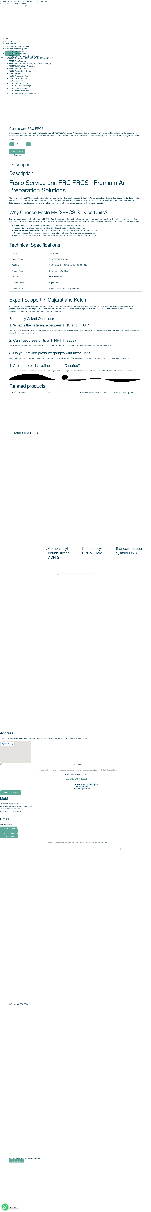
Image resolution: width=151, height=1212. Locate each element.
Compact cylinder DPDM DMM (96, 550)
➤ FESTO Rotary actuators (17, 53)
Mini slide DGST (27, 432)
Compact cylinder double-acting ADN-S (62, 553)
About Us (8, 41)
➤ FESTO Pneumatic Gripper (17, 83)
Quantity (12, 139)
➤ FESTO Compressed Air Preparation (21, 66)
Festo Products (10, 43)
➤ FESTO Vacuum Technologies (19, 71)
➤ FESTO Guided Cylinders (17, 51)
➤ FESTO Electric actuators (17, 78)
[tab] (78, 155)
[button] (75, 36)
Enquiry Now (17, 151)
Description (18, 155)
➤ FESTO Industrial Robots (17, 88)
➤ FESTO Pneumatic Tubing (17, 68)
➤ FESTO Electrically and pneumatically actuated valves (27, 58)
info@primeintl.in (33, 3)
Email (4, 818)
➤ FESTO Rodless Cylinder (17, 48)
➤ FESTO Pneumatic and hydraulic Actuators (23, 56)
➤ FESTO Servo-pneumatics (17, 76)
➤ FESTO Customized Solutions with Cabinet (23, 93)
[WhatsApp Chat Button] (5, 1207)
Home (7, 39)
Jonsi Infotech (102, 842)
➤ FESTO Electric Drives (16, 81)
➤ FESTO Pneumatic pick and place (20, 86)
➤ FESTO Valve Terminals (16, 61)
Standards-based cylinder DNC (129, 550)
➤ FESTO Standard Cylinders (18, 46)
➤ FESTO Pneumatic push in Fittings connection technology (29, 63)
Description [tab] (21, 164)
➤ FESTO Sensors (14, 73)
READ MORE (16, 1161)
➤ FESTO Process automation (18, 91)
